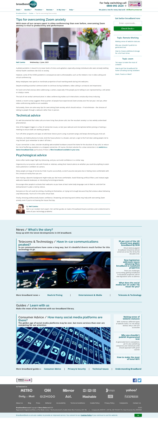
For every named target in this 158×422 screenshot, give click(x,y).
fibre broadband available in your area (64, 150)
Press (38, 403)
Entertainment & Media (90, 295)
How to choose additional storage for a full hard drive (127, 52)
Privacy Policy (109, 403)
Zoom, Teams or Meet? (123, 74)
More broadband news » (28, 295)
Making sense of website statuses (127, 41)
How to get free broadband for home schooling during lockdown (127, 69)
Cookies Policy (86, 415)
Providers (38, 10)
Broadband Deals (21, 13)
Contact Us (137, 403)
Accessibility (60, 403)
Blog (29, 403)
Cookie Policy (95, 403)
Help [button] (71, 10)
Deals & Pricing (54, 295)
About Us (19, 403)
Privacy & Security (77, 369)
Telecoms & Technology (129, 295)
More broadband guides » (28, 369)
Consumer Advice (52, 369)
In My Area (61, 10)
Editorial (48, 403)
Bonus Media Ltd (44, 408)
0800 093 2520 (115, 5)
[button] (126, 6)
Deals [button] (18, 10)
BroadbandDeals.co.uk (23, 408)
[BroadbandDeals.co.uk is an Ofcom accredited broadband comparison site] (24, 382)
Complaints (124, 403)
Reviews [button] (49, 10)
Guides (31, 13)
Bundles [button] (28, 10)
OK (138, 415)
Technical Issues (100, 369)
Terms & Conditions (78, 403)
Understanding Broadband (128, 369)
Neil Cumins (33, 206)
